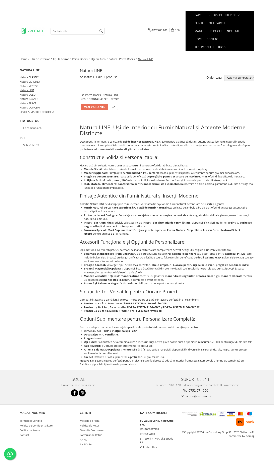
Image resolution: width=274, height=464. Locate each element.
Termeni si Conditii (31, 420)
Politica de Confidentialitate (36, 425)
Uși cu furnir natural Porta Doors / (114, 59)
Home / (25, 59)
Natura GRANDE (29, 99)
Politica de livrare (30, 430)
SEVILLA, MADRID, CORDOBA (37, 112)
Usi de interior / (42, 59)
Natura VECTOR (29, 86)
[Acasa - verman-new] (32, 31)
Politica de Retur (89, 425)
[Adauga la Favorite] (113, 107)
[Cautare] (101, 31)
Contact (213, 39)
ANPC (83, 439)
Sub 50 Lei (29, 145)
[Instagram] (82, 392)
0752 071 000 (198, 390)
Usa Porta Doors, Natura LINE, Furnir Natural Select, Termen (99, 97)
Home (199, 39)
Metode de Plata (89, 420)
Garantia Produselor (92, 430)
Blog (221, 47)
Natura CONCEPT (30, 107)
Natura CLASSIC (29, 77)
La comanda (30, 128)
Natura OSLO (28, 94)
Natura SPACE (28, 103)
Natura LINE (27, 90)
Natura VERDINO (30, 81)
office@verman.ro (198, 396)
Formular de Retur (91, 435)
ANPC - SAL (86, 444)
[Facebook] (74, 392)
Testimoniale (204, 47)
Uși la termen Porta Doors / (71, 59)
